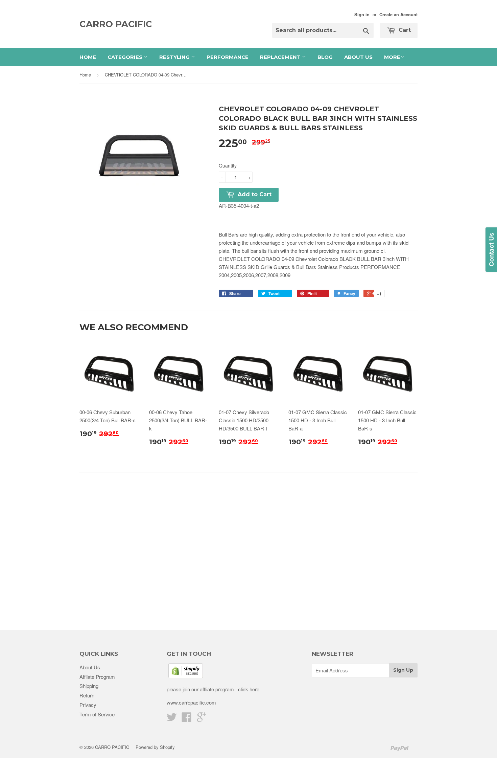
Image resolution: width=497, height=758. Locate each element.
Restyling (175, 57)
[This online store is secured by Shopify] (185, 675)
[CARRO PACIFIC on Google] (201, 718)
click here (248, 689)
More (392, 57)
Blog (325, 57)
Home (87, 57)
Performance (228, 57)
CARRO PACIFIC (115, 24)
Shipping (88, 685)
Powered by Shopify (155, 747)
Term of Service (97, 714)
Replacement (281, 57)
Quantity (228, 165)
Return (86, 695)
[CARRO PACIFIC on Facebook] (187, 718)
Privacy (87, 704)
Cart (404, 30)
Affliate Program (97, 676)
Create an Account (398, 15)
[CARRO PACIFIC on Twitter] (172, 718)
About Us (358, 57)
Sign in (362, 15)
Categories (126, 57)
